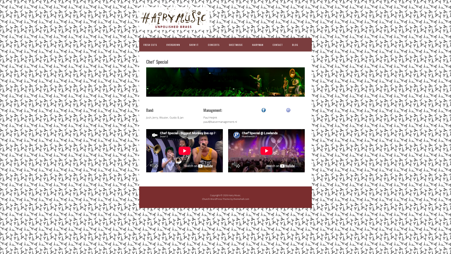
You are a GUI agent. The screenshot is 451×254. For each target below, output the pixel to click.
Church (206, 199)
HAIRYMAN (257, 45)
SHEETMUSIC (236, 45)
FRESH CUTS (150, 45)
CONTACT (278, 45)
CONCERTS (214, 45)
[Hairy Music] (174, 27)
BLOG (295, 45)
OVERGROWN (173, 45)
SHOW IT (194, 45)
